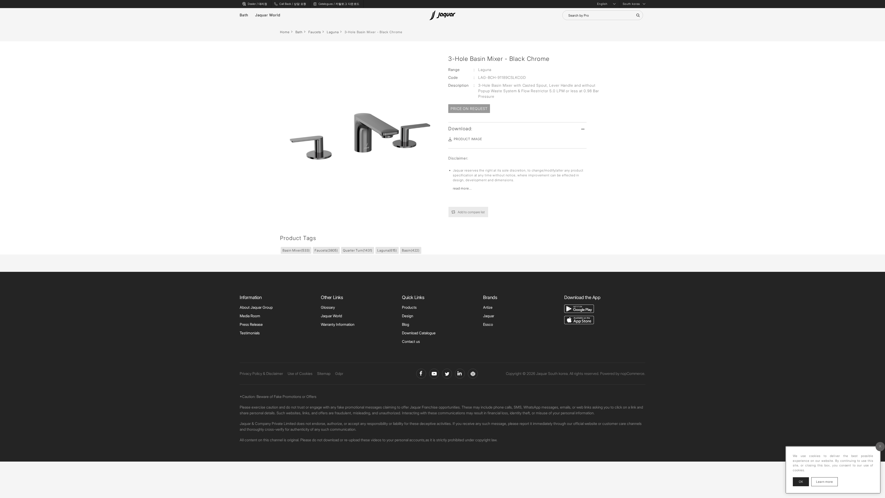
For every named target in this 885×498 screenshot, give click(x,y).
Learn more (827, 481)
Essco (488, 324)
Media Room (250, 316)
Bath (244, 15)
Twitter (447, 374)
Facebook (421, 374)
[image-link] (579, 308)
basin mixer (296, 250)
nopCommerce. (632, 373)
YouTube (434, 374)
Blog (405, 324)
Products (409, 307)
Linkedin (460, 374)
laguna (387, 250)
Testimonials (250, 333)
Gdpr (339, 373)
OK (801, 481)
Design (407, 316)
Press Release (251, 324)
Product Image (468, 139)
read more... (462, 188)
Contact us (411, 341)
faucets (326, 250)
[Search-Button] (638, 15)
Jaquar (488, 316)
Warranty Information (337, 324)
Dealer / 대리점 (257, 4)
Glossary (328, 307)
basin (410, 250)
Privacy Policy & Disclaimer (261, 373)
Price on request (469, 108)
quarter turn (357, 250)
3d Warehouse (473, 374)
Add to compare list (471, 212)
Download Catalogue (419, 333)
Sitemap (323, 373)
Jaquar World (267, 15)
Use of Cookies (300, 373)
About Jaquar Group (256, 307)
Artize (488, 307)
